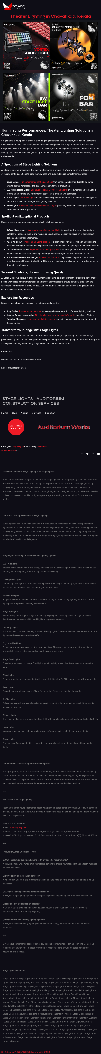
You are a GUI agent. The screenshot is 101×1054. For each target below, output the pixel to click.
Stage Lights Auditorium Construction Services (33, 401)
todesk (41, 1052)
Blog (14, 412)
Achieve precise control (49, 257)
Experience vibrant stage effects (44, 249)
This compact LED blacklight (37, 242)
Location (50, 412)
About (24, 412)
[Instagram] (93, 454)
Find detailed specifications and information (55, 315)
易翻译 (47, 1052)
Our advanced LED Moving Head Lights (49, 190)
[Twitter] (87, 454)
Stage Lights (18, 446)
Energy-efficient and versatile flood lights (38, 205)
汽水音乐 (4, 1052)
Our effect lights (27, 197)
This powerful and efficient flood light (43, 230)
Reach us (12, 450)
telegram (33, 1052)
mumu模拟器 (14, 1052)
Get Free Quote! (16, 427)
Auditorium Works (64, 427)
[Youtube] (98, 454)
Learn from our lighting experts (41, 319)
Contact (36, 412)
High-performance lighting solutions (36, 182)
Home (4, 412)
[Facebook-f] (82, 454)
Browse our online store (30, 311)
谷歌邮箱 (25, 1052)
